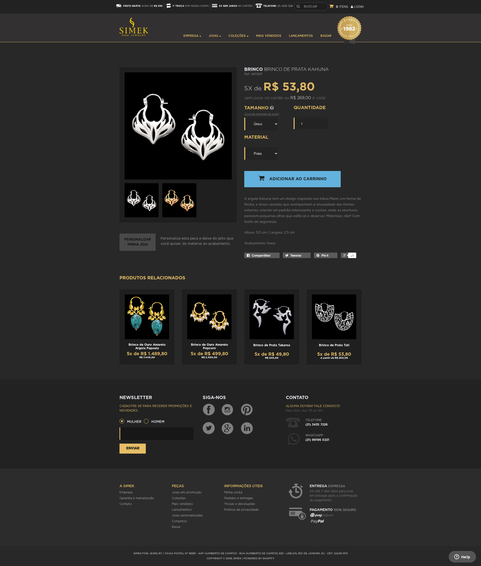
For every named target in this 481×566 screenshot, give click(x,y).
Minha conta (233, 492)
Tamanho (257, 108)
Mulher (134, 422)
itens (342, 6)
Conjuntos (179, 521)
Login (358, 6)
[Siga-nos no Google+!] (228, 428)
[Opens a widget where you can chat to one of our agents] (462, 557)
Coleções (237, 35)
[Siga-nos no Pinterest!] (247, 410)
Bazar (325, 35)
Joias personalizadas (187, 515)
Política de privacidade (241, 509)
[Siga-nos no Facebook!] (209, 410)
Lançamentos (301, 35)
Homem (157, 422)
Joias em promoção (187, 492)
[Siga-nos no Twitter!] (209, 428)
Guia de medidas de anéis (261, 114)
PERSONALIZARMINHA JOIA (137, 242)
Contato (125, 503)
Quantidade (310, 108)
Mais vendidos (268, 35)
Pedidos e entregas (238, 498)
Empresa (191, 35)
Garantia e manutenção (136, 498)
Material (256, 137)
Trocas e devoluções (239, 503)
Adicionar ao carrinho (298, 179)
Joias (214, 35)
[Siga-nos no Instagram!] (228, 410)
